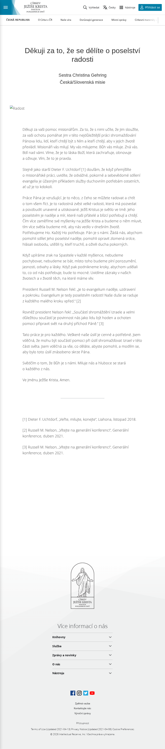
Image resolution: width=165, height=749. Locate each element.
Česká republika (18, 20)
